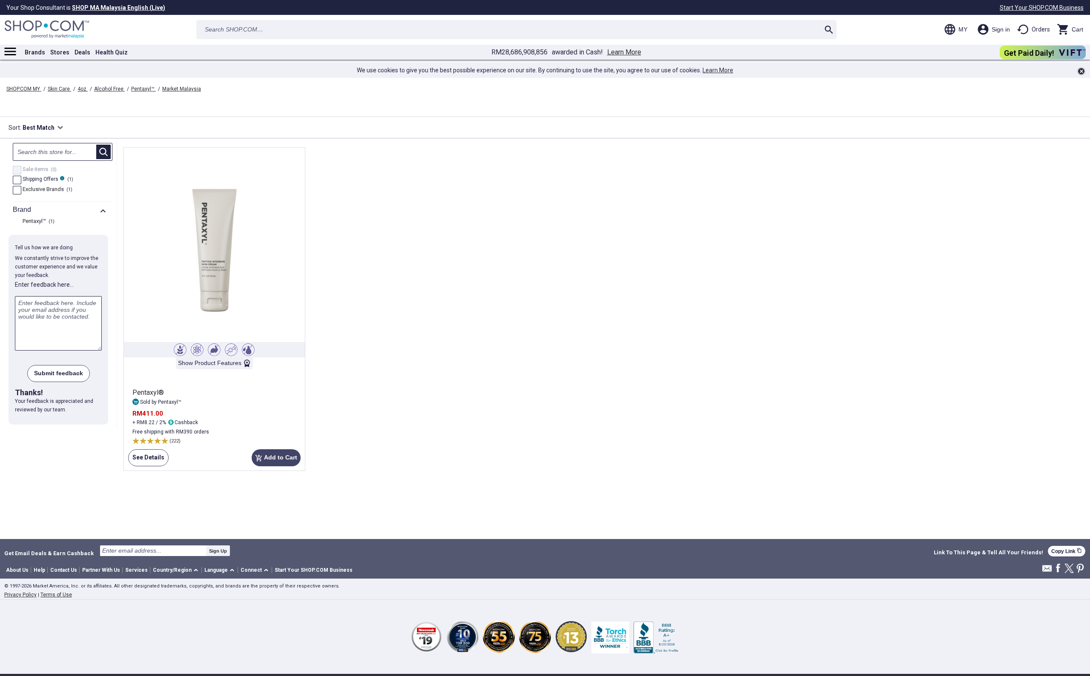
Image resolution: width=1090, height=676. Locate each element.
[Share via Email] (1047, 571)
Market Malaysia (181, 89)
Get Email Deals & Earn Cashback (49, 553)
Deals (82, 52)
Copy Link (1066, 551)
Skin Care (59, 89)
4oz (82, 89)
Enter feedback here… (44, 285)
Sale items (38, 170)
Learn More (624, 52)
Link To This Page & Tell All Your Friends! (988, 553)
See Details (146, 457)
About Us (17, 570)
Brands (35, 52)
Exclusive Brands (46, 190)
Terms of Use (56, 595)
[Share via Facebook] (1058, 568)
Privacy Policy (20, 595)
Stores (59, 52)
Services (136, 570)
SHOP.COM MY (23, 89)
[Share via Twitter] (1069, 569)
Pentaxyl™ (143, 89)
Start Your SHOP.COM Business (1042, 8)
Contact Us (63, 570)
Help (39, 570)
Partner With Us (101, 570)
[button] (177, 570)
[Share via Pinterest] (1080, 569)
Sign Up (218, 550)
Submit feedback (58, 373)
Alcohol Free (109, 89)
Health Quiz (111, 52)
